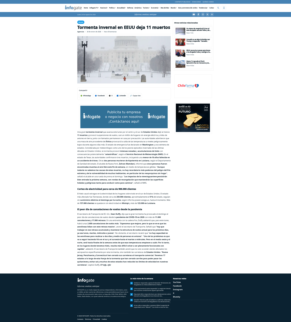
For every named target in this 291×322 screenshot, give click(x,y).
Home (86, 8)
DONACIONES (196, 2)
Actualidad (121, 8)
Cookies (104, 319)
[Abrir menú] (224, 8)
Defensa (130, 8)
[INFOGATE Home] (73, 8)
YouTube (177, 282)
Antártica (137, 8)
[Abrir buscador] (218, 8)
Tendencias (203, 8)
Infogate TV (93, 8)
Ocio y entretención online (187, 8)
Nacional (103, 8)
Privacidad (96, 319)
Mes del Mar (165, 8)
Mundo (173, 8)
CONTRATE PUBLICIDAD (182, 2)
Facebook (177, 286)
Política (112, 8)
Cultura (212, 8)
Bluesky (176, 297)
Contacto (80, 319)
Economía (154, 8)
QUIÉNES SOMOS (208, 2)
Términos (88, 319)
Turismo (146, 8)
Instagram (178, 289)
